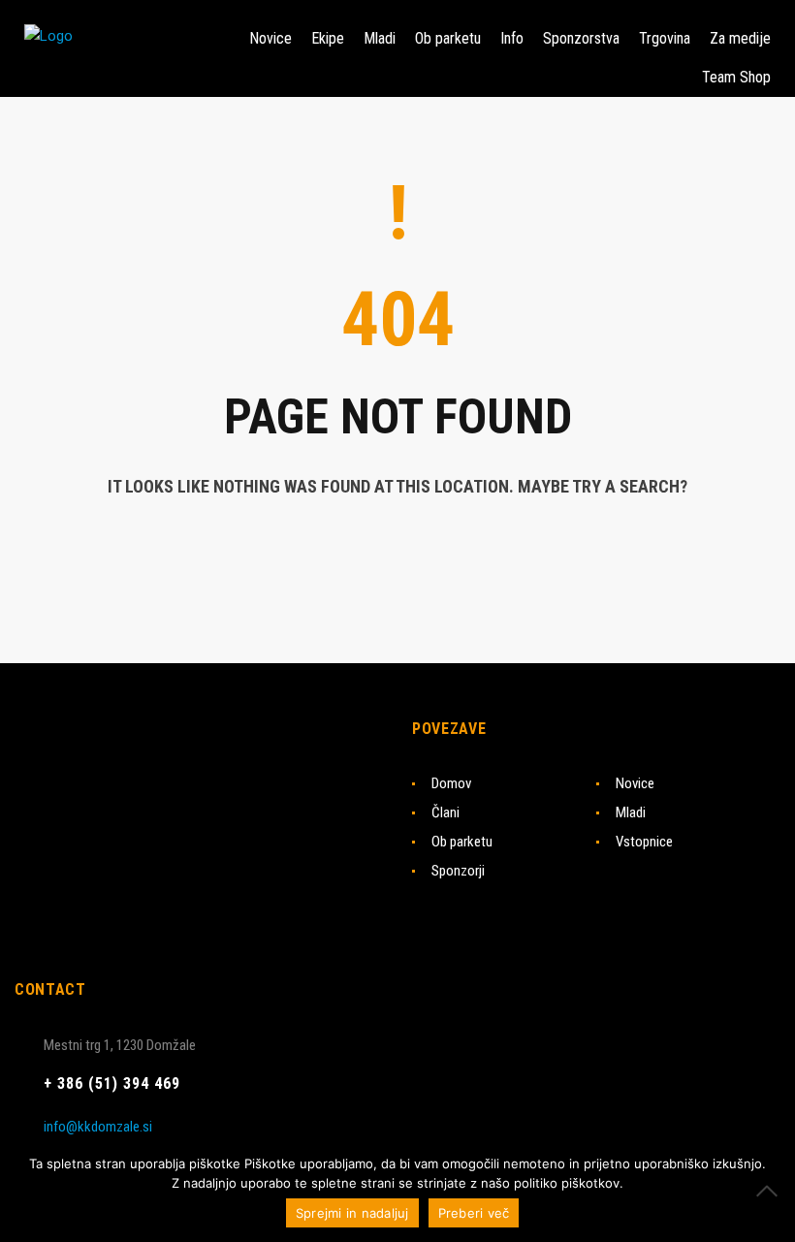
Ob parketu (462, 841)
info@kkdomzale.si (98, 1126)
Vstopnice (644, 841)
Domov (451, 783)
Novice (635, 783)
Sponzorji (458, 870)
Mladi (631, 812)
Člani (445, 812)
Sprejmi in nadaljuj (352, 1213)
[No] (770, 1190)
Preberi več (474, 1213)
